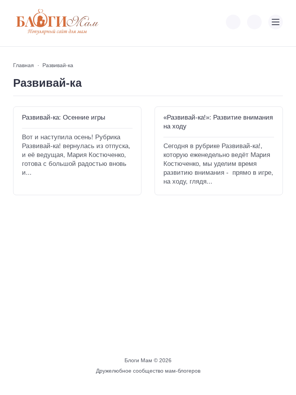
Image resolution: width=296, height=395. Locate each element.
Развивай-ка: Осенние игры (63, 117)
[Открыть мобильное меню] (275, 22)
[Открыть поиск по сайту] (254, 22)
